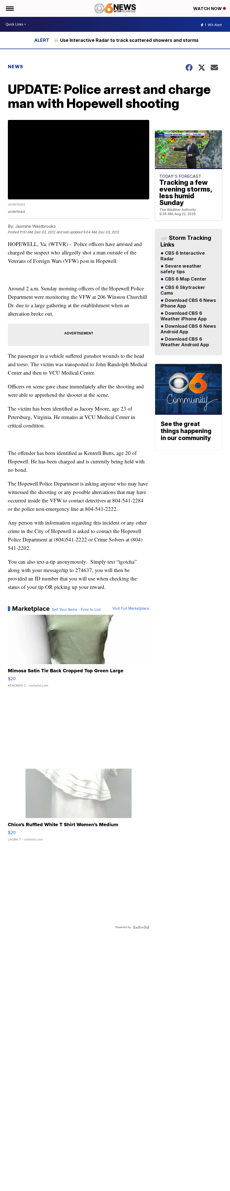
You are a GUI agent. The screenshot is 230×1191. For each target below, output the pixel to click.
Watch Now (208, 8)
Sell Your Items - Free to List (76, 610)
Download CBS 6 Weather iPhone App (183, 316)
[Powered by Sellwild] (141, 927)
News (15, 66)
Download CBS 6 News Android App (188, 329)
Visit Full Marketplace (130, 609)
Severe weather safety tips (180, 269)
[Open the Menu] (9, 8)
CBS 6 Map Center (185, 279)
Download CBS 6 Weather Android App (184, 342)
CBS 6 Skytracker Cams (182, 290)
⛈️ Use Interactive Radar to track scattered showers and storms (126, 40)
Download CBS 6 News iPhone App (188, 303)
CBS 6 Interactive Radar (182, 256)
